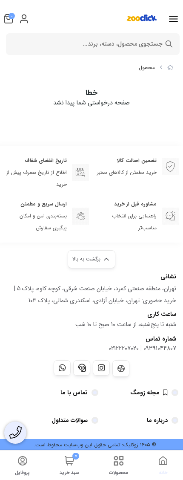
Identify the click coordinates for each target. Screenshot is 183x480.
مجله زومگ (145, 392)
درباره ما (157, 420)
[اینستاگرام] (101, 368)
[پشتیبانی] (81, 368)
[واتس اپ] (62, 368)
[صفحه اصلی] (170, 68)
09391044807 (159, 348)
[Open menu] (173, 18)
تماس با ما (74, 392)
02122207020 (124, 348)
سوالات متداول (69, 420)
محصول (147, 68)
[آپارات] (120, 368)
